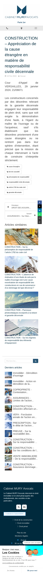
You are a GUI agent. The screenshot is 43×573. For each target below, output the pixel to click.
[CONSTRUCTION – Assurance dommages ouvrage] (8, 466)
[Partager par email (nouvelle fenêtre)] (40, 218)
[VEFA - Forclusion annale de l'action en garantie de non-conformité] (8, 416)
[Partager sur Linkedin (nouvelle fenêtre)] (40, 210)
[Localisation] (21, 28)
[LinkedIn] (24, 507)
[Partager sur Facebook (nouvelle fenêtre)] (40, 202)
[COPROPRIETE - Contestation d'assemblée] (8, 392)
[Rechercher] (35, 361)
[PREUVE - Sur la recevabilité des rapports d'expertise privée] (8, 433)
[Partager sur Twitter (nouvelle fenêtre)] (40, 206)
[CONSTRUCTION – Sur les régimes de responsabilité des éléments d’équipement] (21, 327)
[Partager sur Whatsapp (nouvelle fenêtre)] (40, 214)
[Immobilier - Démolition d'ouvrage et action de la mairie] (8, 383)
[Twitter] (18, 507)
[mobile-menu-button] (36, 28)
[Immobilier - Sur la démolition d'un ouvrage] (8, 375)
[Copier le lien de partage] (40, 222)
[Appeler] (7, 28)
